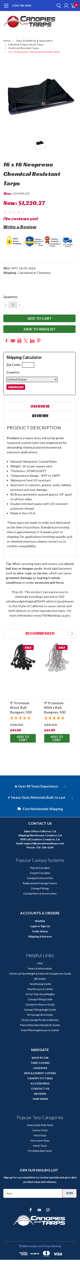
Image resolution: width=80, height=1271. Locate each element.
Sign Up (45, 926)
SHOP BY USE (40, 1057)
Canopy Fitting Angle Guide (40, 1009)
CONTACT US (40, 1088)
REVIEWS (40, 1093)
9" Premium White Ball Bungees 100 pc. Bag (55, 710)
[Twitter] (26, 341)
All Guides (40, 978)
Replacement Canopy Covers (40, 883)
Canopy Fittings (40, 888)
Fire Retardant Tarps (40, 1150)
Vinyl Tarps (40, 1135)
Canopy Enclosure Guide (40, 1004)
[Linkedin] (32, 341)
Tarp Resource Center (40, 989)
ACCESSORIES (40, 1083)
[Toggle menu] (6, 7)
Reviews (40, 415)
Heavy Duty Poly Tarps (40, 1125)
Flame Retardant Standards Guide (40, 1025)
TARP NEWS (40, 1099)
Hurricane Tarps (40, 1140)
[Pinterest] (38, 341)
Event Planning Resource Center (40, 1030)
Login (33, 926)
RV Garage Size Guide (40, 1014)
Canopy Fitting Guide (40, 999)
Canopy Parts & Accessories (40, 893)
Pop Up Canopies (40, 867)
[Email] (13, 341)
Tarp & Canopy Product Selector (40, 1020)
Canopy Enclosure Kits (40, 878)
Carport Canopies (40, 873)
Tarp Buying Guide (40, 984)
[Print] (19, 341)
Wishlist (40, 921)
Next (71, 633)
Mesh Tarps (40, 1145)
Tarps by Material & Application (34, 40)
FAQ (40, 963)
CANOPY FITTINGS (40, 1078)
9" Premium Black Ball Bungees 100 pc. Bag (21, 710)
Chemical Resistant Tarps (23, 48)
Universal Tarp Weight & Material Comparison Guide (40, 973)
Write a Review (19, 227)
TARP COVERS (40, 1062)
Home (7, 40)
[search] (57, 5)
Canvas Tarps (40, 1130)
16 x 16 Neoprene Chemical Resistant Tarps (34, 52)
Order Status (40, 931)
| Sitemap (56, 1246)
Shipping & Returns (40, 936)
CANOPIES (40, 1068)
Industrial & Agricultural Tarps (26, 44)
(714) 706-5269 (21, 5)
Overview (40, 406)
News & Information (40, 968)
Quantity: (10, 297)
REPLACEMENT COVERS (40, 1073)
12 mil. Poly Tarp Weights (40, 994)
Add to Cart (23, 738)
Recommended (40, 633)
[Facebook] (6, 341)
